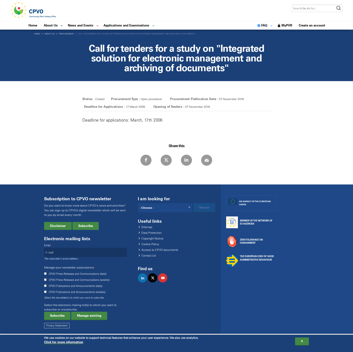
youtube (164, 281)
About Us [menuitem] (51, 25)
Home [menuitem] (32, 25)
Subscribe (85, 226)
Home (37, 34)
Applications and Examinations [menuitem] (126, 25)
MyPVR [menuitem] (286, 25)
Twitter (166, 160)
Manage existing (89, 315)
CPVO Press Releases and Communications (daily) (77, 273)
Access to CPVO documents (159, 250)
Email (47, 245)
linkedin (144, 281)
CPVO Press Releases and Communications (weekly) (79, 280)
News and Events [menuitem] (80, 25)
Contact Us (148, 255)
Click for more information (63, 342)
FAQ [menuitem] (264, 25)
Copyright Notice (152, 238)
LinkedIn (186, 160)
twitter (154, 281)
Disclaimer (58, 226)
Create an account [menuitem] (312, 25)
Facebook (145, 160)
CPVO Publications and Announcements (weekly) (77, 292)
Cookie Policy (150, 244)
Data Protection (151, 232)
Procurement (66, 34)
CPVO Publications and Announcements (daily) (75, 286)
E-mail (206, 160)
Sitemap (146, 227)
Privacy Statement (56, 325)
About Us (49, 34)
